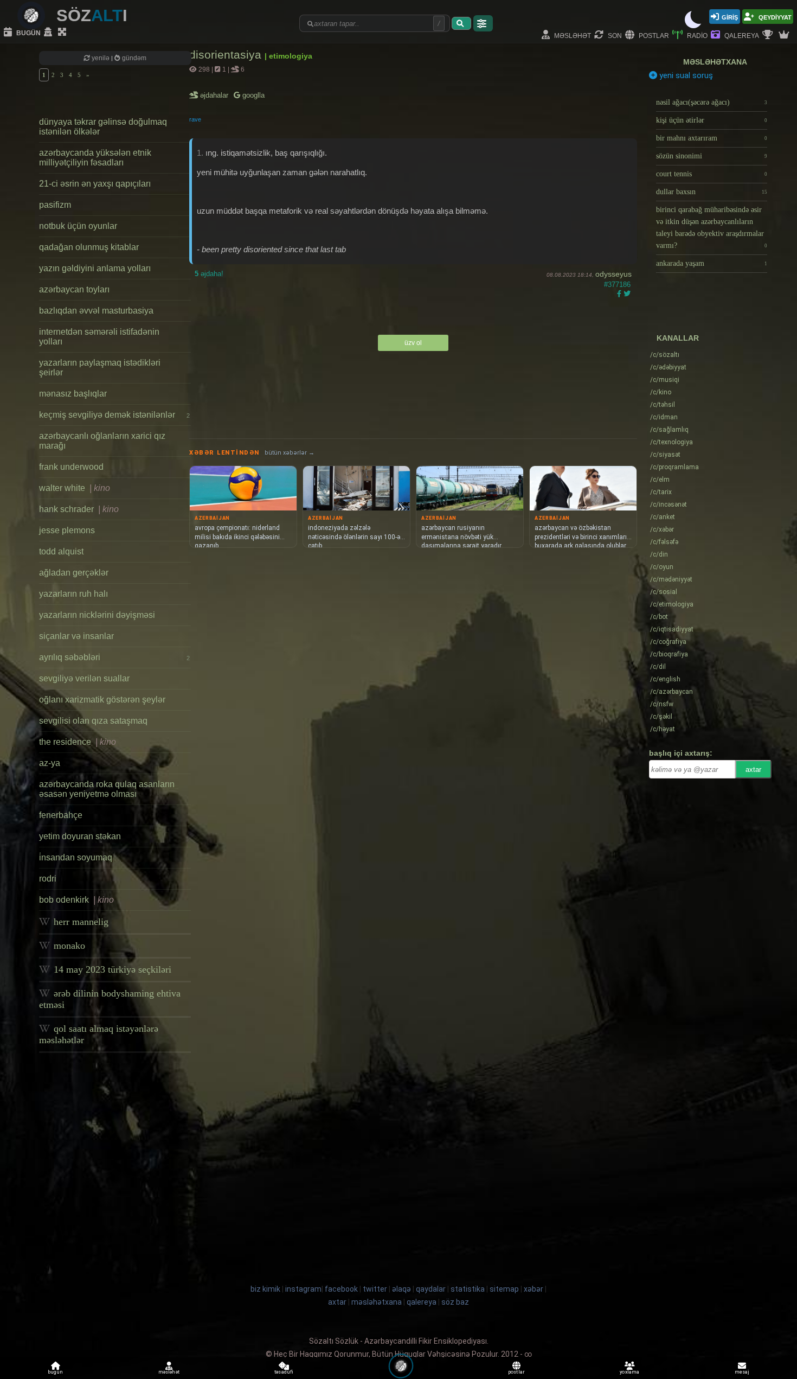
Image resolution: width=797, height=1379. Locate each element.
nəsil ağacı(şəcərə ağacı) (711, 102)
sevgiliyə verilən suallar (84, 678)
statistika (468, 1289)
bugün (28, 32)
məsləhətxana (715, 62)
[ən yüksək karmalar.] (785, 35)
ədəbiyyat (668, 367)
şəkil (661, 716)
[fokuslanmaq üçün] (63, 32)
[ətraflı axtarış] (483, 23)
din (659, 554)
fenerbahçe (60, 815)
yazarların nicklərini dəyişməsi (97, 615)
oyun (661, 567)
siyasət (665, 454)
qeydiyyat (774, 16)
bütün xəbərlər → (289, 452)
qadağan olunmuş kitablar (89, 247)
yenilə (100, 58)
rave (195, 119)
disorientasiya (227, 54)
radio (696, 35)
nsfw (661, 704)
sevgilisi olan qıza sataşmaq (93, 720)
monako (68, 945)
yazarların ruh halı (73, 593)
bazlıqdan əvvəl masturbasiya (96, 310)
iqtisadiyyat (671, 629)
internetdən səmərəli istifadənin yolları (99, 336)
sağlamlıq (669, 429)
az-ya (49, 763)
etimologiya (671, 604)
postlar (653, 35)
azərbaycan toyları (74, 289)
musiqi (664, 380)
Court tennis (711, 174)
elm (660, 479)
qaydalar (431, 1289)
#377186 (617, 284)
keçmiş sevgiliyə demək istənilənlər (114, 414)
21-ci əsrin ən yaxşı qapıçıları (95, 183)
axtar (753, 769)
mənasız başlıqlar (73, 393)
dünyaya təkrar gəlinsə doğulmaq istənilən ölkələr (103, 126)
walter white (74, 488)
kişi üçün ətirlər (711, 120)
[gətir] (461, 23)
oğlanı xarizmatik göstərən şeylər (102, 699)
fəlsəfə (664, 542)
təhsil (662, 404)
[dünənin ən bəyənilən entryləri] (769, 35)
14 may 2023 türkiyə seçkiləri (111, 969)
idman (664, 417)
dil (658, 667)
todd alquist (61, 551)
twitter (375, 1289)
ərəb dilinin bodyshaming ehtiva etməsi (110, 999)
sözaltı (664, 355)
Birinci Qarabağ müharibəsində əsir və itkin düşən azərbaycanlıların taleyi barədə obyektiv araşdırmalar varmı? (711, 228)
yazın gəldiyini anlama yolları (95, 268)
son (614, 35)
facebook (341, 1289)
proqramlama (674, 467)
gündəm (133, 58)
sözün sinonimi (711, 156)
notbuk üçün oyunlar (78, 226)
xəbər (662, 529)
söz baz (455, 1302)
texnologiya (671, 442)
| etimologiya (288, 56)
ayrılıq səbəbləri (114, 657)
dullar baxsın (711, 192)
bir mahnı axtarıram (711, 138)
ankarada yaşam (711, 263)
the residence (77, 741)
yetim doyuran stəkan (80, 836)
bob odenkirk (76, 899)
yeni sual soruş (685, 75)
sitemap (504, 1289)
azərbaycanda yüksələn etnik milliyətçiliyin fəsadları (95, 157)
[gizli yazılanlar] (49, 32)
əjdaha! (209, 274)
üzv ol (413, 343)
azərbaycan (671, 691)
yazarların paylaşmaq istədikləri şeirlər (99, 367)
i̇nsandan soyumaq (75, 857)
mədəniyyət (671, 579)
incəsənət (668, 504)
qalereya (741, 35)
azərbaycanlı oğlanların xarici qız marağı (102, 440)
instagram (303, 1289)
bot (659, 617)
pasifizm (55, 204)
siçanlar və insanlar (76, 636)
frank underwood (71, 466)
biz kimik (266, 1289)
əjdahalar (215, 95)
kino (660, 392)
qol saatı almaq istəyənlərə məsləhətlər (98, 1034)
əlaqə (401, 1289)
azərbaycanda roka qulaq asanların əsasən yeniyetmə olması (107, 789)
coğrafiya (668, 642)
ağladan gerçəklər (73, 572)
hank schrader (79, 509)
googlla (252, 95)
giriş (730, 16)
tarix (661, 492)
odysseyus (613, 274)
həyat (662, 729)
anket (662, 517)
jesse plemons (67, 530)
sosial (663, 592)
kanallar (678, 338)
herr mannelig (79, 921)
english (665, 679)
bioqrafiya (669, 654)
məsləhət (571, 35)
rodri (47, 878)
